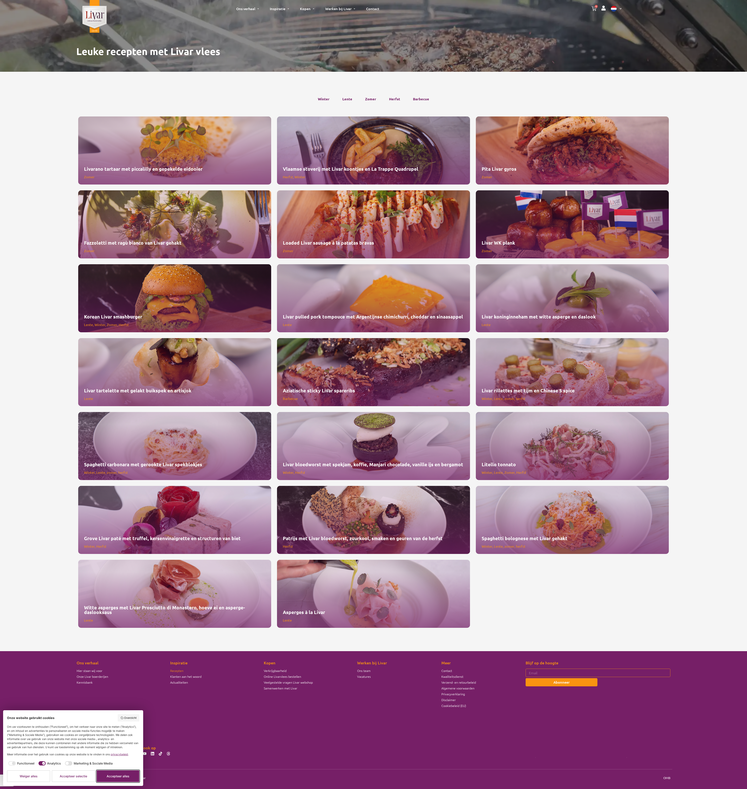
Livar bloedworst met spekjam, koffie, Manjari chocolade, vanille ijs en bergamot (373, 464)
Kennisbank (85, 682)
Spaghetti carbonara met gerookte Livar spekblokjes (143, 464)
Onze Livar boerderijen (92, 676)
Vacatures (364, 676)
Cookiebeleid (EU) (453, 706)
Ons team (364, 671)
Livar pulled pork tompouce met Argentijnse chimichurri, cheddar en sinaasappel (373, 317)
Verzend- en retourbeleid (458, 682)
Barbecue (421, 99)
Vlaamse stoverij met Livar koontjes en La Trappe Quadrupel (350, 169)
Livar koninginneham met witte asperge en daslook (539, 317)
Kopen (305, 8)
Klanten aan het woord (186, 676)
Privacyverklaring (453, 694)
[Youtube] (144, 754)
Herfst (394, 99)
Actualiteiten (179, 682)
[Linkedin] (152, 754)
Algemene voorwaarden (457, 688)
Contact (372, 8)
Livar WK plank (498, 243)
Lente (347, 99)
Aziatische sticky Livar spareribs (319, 391)
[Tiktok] (160, 754)
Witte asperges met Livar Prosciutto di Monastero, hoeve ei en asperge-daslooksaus (164, 609)
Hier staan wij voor (89, 671)
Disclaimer (448, 700)
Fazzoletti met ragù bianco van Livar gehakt (132, 243)
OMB (666, 778)
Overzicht (130, 717)
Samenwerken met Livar (280, 688)
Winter (324, 99)
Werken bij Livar (338, 8)
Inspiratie (277, 8)
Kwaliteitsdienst (452, 676)
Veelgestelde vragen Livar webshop (288, 682)
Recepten (176, 671)
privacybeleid (119, 754)
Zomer (370, 99)
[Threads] (168, 754)
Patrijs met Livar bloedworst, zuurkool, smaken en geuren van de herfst (363, 538)
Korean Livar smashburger (113, 317)
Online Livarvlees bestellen (282, 676)
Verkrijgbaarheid (275, 671)
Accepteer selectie (73, 776)
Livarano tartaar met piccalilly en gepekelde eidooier (143, 169)
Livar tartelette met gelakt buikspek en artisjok (137, 391)
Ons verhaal (245, 8)
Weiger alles (29, 776)
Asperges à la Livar (304, 612)
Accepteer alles (118, 776)
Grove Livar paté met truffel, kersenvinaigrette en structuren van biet (162, 538)
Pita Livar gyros (499, 169)
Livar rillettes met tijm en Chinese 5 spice (528, 391)
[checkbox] (20, 763)
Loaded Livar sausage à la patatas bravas (328, 243)
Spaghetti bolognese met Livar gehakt (524, 538)
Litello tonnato (499, 464)
